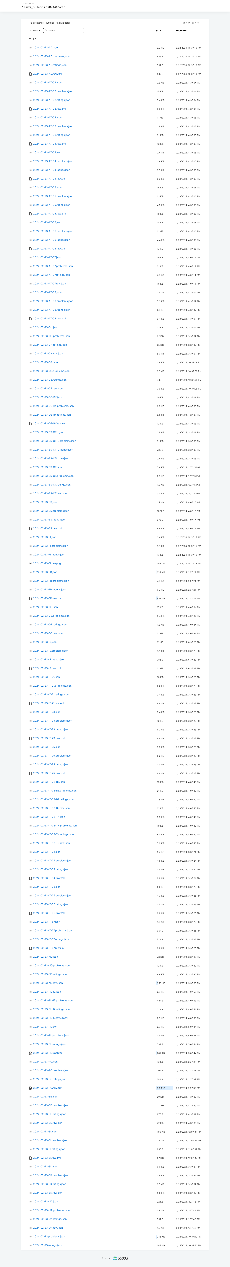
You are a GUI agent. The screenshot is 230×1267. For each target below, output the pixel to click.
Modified (182, 30)
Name (37, 30)
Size (158, 30)
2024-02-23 (55, 7)
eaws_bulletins (34, 7)
